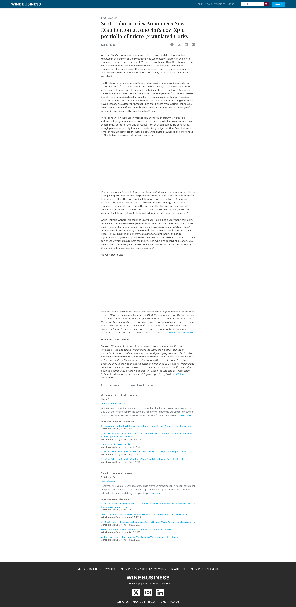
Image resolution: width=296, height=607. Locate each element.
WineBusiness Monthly (89, 569)
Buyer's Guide (204, 569)
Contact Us (122, 602)
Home (199, 4)
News (208, 4)
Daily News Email (158, 569)
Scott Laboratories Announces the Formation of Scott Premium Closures (137, 529)
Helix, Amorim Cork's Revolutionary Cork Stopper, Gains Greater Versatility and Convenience (147, 425)
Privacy (151, 602)
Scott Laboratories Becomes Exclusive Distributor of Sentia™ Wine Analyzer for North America (148, 521)
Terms (163, 602)
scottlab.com (179, 374)
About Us (138, 602)
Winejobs (219, 4)
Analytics (132, 569)
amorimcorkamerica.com (113, 403)
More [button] (231, 4)
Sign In (279, 4)
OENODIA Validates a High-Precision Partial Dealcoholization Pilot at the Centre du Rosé (145, 514)
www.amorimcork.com (182, 332)
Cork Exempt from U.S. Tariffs (115, 444)
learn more (185, 415)
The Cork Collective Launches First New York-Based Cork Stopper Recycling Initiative (143, 451)
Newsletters (178, 569)
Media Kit (175, 602)
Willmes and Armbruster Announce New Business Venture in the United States (139, 536)
